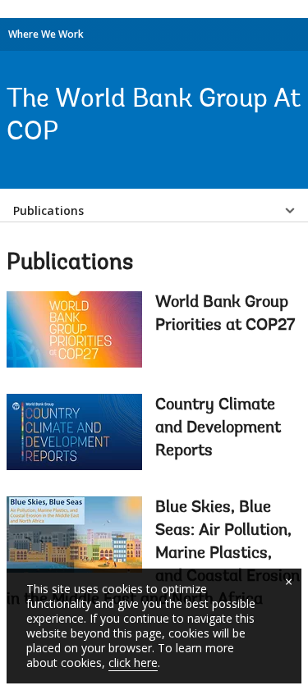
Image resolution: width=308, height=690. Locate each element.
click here (133, 662)
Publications (48, 210)
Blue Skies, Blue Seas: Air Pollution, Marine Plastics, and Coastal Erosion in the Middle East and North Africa (153, 554)
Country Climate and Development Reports (218, 428)
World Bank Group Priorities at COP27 (225, 314)
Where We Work (46, 34)
